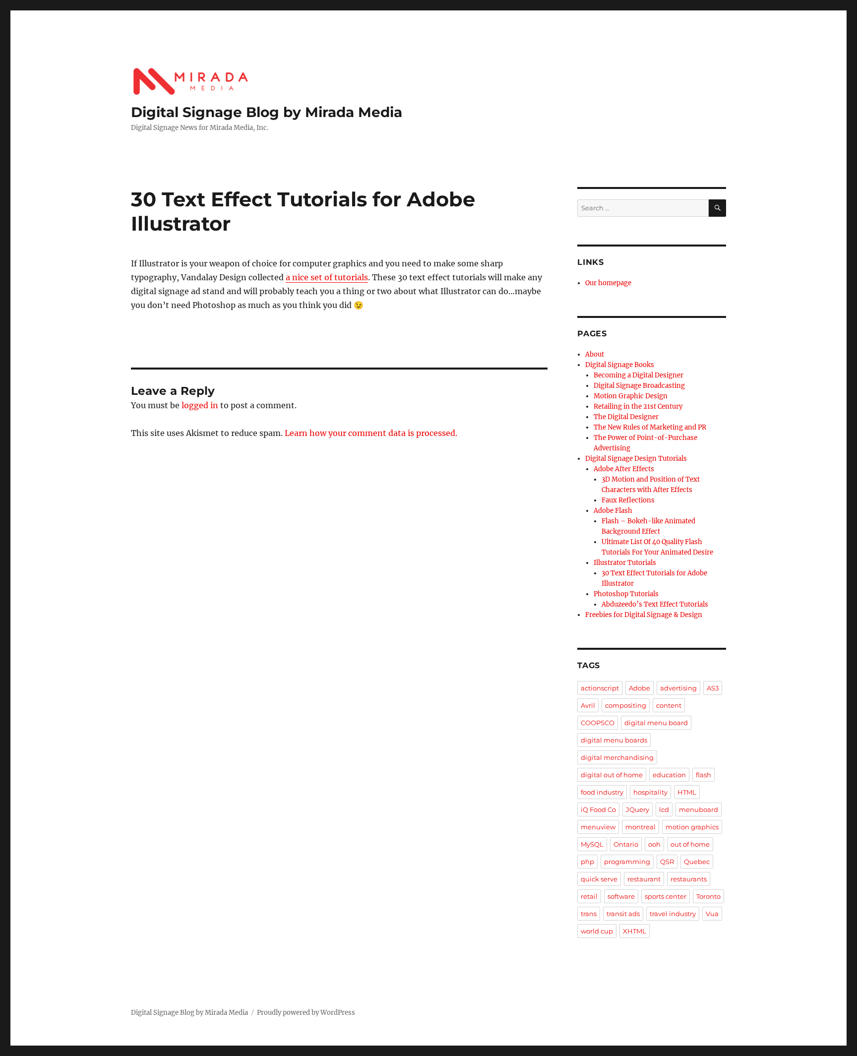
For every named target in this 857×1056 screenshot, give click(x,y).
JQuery (637, 809)
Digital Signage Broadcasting (639, 385)
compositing (625, 705)
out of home (690, 844)
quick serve (599, 879)
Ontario (625, 844)
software (621, 896)
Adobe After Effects (624, 469)
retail (589, 896)
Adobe (639, 688)
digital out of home (612, 775)
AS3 (713, 688)
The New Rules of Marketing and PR (650, 427)
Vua (712, 914)
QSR (667, 862)
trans (589, 914)
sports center (665, 896)
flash (703, 775)
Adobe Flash (613, 510)
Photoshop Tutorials (626, 594)
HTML (686, 792)
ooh (654, 844)
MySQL (592, 844)
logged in (200, 405)
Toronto (708, 896)
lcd (664, 809)
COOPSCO (597, 723)
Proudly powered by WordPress (306, 1012)
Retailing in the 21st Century (638, 406)
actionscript (600, 688)
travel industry (673, 914)
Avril (588, 705)
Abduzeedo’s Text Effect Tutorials (655, 604)
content (668, 705)
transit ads (623, 914)
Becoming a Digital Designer (638, 375)
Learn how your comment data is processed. (371, 433)
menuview (598, 827)
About (594, 354)
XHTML (634, 931)
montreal (640, 827)
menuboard (698, 809)
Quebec (697, 862)
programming (627, 862)
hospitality (650, 792)
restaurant (644, 879)
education (669, 775)
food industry (602, 792)
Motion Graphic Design (631, 396)
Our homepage (608, 283)
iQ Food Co (598, 809)
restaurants (689, 879)
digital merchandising (617, 757)
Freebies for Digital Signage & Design (643, 615)
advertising (678, 688)
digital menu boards (614, 740)
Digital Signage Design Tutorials (636, 458)
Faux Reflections (628, 500)
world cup (597, 931)
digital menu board (656, 723)
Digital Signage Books (619, 365)
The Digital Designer (626, 417)
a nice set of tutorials (327, 277)
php (587, 862)
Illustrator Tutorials (625, 563)
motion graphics (692, 827)
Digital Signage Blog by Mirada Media (266, 112)
